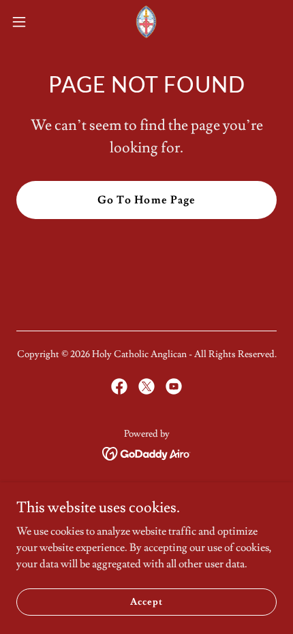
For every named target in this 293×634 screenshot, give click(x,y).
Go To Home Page (146, 200)
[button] (26, 21)
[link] (146, 21)
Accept (146, 601)
